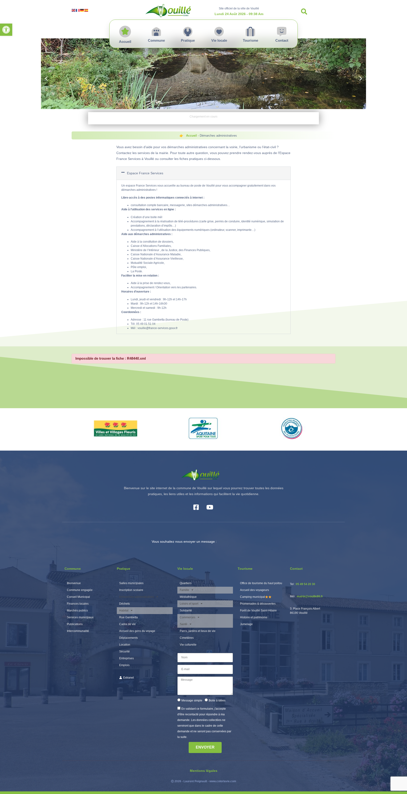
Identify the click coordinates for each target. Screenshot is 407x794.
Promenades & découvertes (258, 603)
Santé (183, 624)
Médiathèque (188, 597)
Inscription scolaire (131, 590)
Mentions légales (203, 771)
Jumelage (246, 624)
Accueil (191, 135)
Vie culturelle (188, 644)
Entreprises (126, 658)
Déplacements (128, 637)
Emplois (124, 665)
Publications (75, 624)
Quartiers (185, 583)
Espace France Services (145, 173)
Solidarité (186, 610)
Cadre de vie (127, 624)
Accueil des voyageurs (254, 590)
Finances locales (78, 603)
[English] (74, 10)
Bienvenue (74, 583)
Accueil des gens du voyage (137, 631)
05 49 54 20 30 (305, 584)
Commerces (187, 617)
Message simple (191, 700)
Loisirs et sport (189, 603)
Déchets (124, 603)
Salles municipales (131, 583)
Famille (184, 590)
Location (124, 644)
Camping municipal (252, 597)
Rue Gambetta (128, 617)
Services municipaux (80, 617)
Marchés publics (77, 610)
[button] (6, 30)
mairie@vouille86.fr (310, 596)
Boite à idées (217, 700)
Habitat (123, 610)
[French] (78, 10)
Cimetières (187, 637)
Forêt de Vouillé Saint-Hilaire (258, 610)
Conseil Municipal (78, 597)
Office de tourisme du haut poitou (261, 583)
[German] (82, 10)
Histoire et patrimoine (253, 617)
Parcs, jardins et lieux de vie (198, 631)
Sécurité (124, 651)
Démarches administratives (136, 597)
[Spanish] (86, 10)
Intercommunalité (78, 631)
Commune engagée (80, 590)
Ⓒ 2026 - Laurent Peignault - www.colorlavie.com (203, 781)
